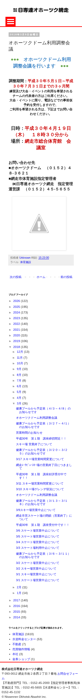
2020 (17, 335)
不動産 (16, 644)
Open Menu (10, 21)
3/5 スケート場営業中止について (37, 536)
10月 (20, 363)
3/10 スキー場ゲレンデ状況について (40, 489)
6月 (19, 386)
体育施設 (25, 262)
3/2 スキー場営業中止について (36, 568)
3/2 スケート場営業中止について (37, 563)
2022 (17, 323)
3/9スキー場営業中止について (36, 510)
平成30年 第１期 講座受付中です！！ (42, 525)
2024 (17, 312)
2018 (17, 347)
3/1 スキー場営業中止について (36, 574)
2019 (17, 341)
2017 (17, 600)
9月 (19, 369)
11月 (20, 357)
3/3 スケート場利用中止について (37, 547)
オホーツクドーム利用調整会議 (36, 417)
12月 (20, 351)
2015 (17, 611)
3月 (19, 403)
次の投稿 (15, 277)
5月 (19, 392)
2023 (17, 318)
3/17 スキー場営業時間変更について (40, 459)
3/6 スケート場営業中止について (37, 530)
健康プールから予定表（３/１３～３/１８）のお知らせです (42, 502)
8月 (19, 374)
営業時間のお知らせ (29, 432)
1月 (19, 593)
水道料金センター (24, 639)
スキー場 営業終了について (34, 444)
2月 (19, 587)
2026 (17, 301)
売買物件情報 (21, 649)
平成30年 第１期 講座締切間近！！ (41, 438)
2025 (17, 306)
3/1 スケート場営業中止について (37, 580)
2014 (17, 617)
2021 (17, 329)
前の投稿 (66, 277)
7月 (19, 380)
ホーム (41, 277)
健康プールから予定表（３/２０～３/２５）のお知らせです (42, 451)
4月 (19, 397)
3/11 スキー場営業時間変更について (39, 483)
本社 (15, 654)
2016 (17, 606)
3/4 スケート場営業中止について (37, 542)
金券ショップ (21, 659)
